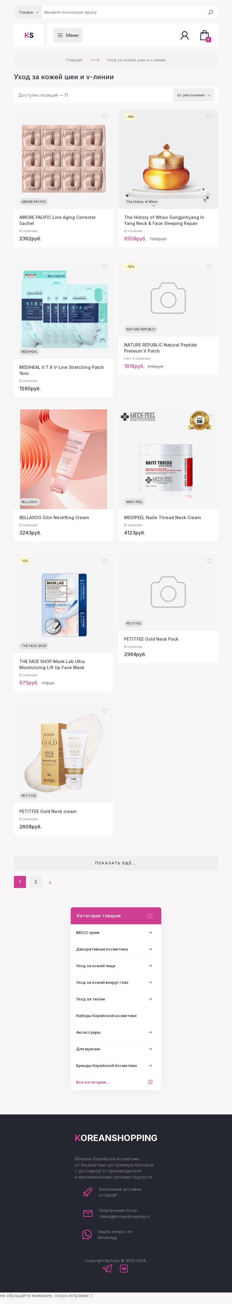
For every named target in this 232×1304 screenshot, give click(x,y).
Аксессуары (88, 1032)
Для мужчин (88, 1048)
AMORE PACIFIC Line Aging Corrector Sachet (57, 220)
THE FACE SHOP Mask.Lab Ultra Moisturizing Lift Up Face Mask (52, 664)
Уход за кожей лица (95, 965)
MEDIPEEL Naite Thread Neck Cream (162, 517)
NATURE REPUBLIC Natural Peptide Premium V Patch (160, 347)
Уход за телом (90, 999)
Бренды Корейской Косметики (106, 1065)
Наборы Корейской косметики (106, 1015)
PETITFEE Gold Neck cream (47, 811)
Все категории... (92, 1082)
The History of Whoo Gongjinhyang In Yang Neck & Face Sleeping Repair (164, 220)
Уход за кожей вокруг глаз (102, 982)
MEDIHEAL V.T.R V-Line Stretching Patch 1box (61, 370)
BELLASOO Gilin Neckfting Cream (54, 517)
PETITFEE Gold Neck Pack (151, 639)
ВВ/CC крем (87, 932)
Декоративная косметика (102, 949)
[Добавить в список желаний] (105, 117)
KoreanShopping (116, 1138)
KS (29, 35)
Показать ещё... (116, 863)
